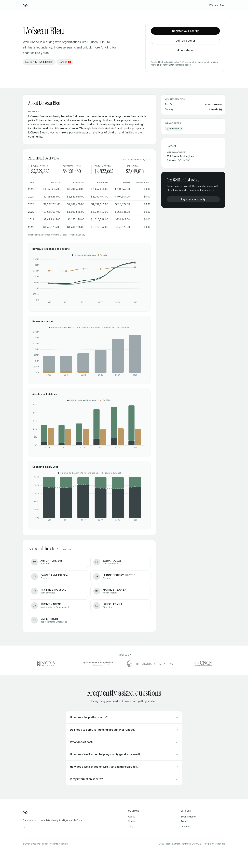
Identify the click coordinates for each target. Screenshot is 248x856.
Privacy (185, 826)
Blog (130, 826)
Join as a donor (185, 40)
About (131, 816)
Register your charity (185, 31)
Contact (132, 821)
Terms (184, 821)
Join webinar (185, 50)
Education (174, 129)
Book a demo (188, 816)
